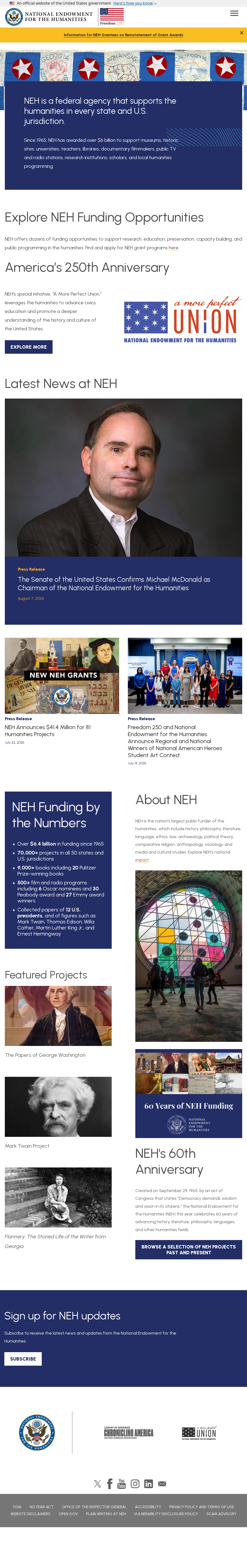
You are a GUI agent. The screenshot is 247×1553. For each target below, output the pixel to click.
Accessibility (148, 1507)
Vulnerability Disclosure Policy (166, 1514)
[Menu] (234, 13)
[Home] (37, 1432)
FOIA (17, 1507)
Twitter (97, 1483)
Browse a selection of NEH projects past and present (189, 1249)
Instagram (135, 1483)
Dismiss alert (241, 32)
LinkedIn (148, 1483)
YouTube (121, 1484)
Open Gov (68, 1514)
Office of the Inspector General (94, 1507)
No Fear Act (42, 1507)
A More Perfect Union (199, 1432)
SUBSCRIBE (23, 1359)
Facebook (109, 1483)
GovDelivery (162, 1483)
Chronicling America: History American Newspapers (128, 1433)
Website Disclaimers (30, 1514)
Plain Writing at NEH (106, 1514)
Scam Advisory (221, 1514)
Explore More (29, 347)
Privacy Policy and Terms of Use (201, 1507)
